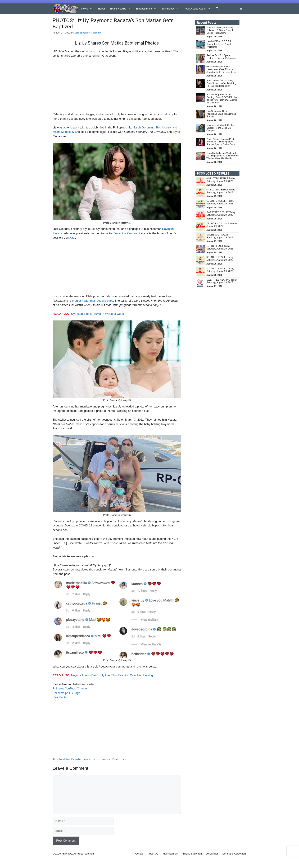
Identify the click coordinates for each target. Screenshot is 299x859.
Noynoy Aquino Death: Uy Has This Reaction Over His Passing (112, 675)
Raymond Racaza (110, 759)
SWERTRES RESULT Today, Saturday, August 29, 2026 (221, 213)
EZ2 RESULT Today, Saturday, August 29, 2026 (221, 225)
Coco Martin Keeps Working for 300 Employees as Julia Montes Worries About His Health (222, 156)
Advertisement (170, 853)
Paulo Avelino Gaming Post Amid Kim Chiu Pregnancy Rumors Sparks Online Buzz (220, 142)
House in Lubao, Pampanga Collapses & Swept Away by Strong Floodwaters (220, 30)
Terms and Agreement (233, 853)
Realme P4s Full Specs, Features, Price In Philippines (221, 56)
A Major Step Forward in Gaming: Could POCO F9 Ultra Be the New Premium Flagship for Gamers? (221, 98)
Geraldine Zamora (125, 233)
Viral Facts (60, 697)
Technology (168, 8)
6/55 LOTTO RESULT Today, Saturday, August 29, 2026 (220, 180)
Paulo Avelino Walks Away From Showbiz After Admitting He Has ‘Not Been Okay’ (221, 83)
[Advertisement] (117, 86)
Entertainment (144, 8)
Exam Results (118, 8)
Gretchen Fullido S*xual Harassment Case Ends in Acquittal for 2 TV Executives (221, 69)
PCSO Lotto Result (195, 8)
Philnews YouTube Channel (70, 688)
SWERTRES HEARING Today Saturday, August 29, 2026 (221, 281)
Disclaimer (212, 853)
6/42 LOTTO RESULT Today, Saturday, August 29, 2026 (220, 191)
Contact (139, 853)
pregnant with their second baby (92, 300)
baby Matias (63, 759)
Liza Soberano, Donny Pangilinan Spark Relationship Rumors (221, 114)
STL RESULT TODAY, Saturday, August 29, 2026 (219, 236)
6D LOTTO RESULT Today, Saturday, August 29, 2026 (220, 202)
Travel (101, 8)
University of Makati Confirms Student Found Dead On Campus (221, 128)
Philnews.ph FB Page (66, 693)
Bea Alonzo (163, 127)
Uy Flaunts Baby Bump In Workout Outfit (97, 313)
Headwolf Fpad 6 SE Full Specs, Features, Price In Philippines (219, 44)
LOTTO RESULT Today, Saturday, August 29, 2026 (219, 247)
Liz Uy (96, 759)
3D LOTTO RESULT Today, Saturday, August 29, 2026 (220, 258)
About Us (153, 853)
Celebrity (96, 32)
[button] (217, 8)
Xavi (72, 237)
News (84, 8)
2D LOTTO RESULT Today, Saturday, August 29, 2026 (220, 270)
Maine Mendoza (63, 131)
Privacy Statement (192, 853)
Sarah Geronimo (143, 127)
